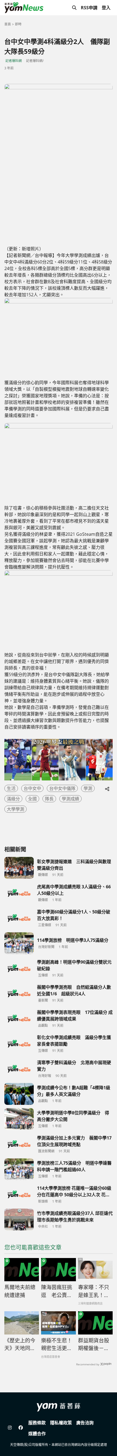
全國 (32, 799)
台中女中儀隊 (62, 788)
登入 (106, 8)
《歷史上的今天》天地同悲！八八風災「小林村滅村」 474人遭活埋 (21, 1344)
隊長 (49, 799)
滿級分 (13, 799)
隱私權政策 (61, 1423)
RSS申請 (89, 8)
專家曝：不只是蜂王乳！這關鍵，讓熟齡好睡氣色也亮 (93, 1291)
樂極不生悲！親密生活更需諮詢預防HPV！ (56, 1344)
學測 (88, 788)
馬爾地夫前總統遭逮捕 (19, 1291)
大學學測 (15, 809)
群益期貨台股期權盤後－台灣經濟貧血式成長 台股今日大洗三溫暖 (94, 1344)
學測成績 (70, 799)
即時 (18, 24)
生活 (11, 788)
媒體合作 (37, 1434)
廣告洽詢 (85, 1423)
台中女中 (32, 788)
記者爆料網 (13, 60)
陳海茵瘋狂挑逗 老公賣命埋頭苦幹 (56, 1291)
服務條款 (37, 1423)
